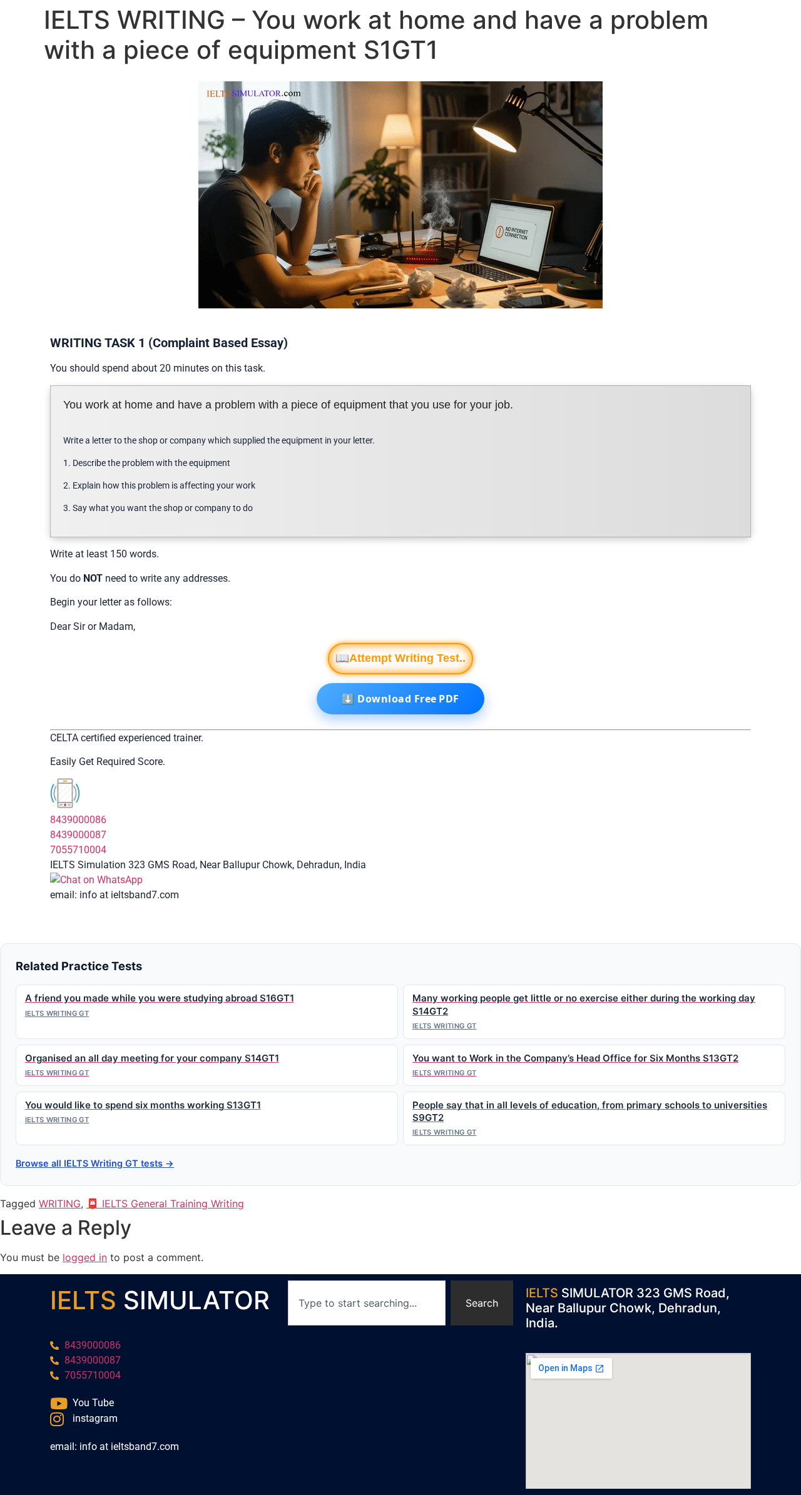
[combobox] (367, 1302)
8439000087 (78, 835)
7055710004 (78, 850)
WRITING (60, 1203)
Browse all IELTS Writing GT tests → (95, 1163)
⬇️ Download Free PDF (400, 699)
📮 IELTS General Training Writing (165, 1203)
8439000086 (78, 820)
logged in (85, 1257)
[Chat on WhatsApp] (96, 880)
